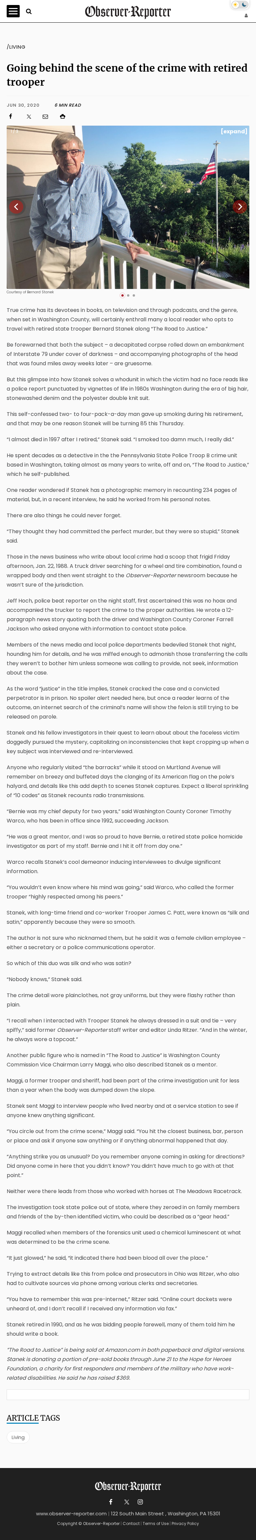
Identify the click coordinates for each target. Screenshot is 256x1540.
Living (18, 1437)
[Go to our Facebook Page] (111, 1502)
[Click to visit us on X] (31, 116)
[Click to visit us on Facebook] (14, 116)
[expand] (234, 131)
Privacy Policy (185, 1523)
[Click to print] (154, 116)
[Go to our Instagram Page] (140, 1502)
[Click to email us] (49, 116)
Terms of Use (156, 1523)
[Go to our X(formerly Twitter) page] (125, 1502)
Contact (131, 1523)
